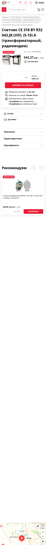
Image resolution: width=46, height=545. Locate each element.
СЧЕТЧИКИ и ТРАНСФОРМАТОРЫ (24, 17)
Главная (5, 17)
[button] (33, 167)
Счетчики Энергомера (12, 19)
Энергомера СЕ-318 (31, 19)
